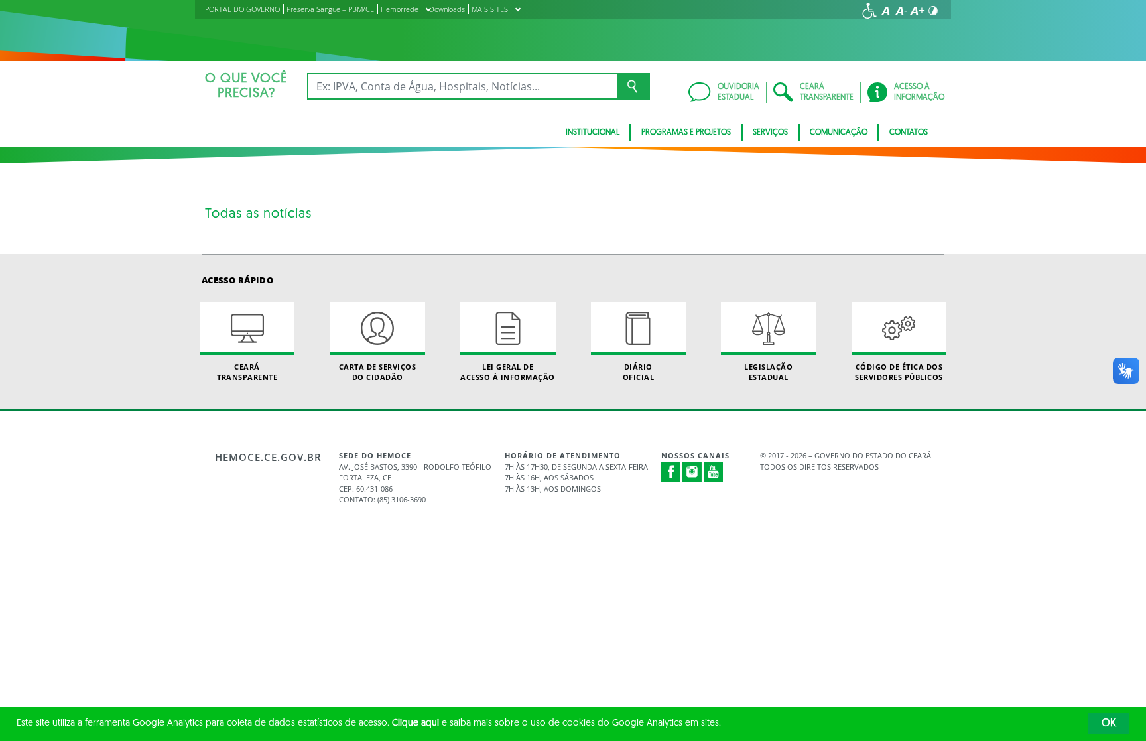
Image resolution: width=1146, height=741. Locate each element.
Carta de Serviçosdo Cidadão (377, 371)
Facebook (671, 472)
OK (1109, 723)
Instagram (692, 472)
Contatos (908, 133)
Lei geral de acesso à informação (507, 371)
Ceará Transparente (247, 371)
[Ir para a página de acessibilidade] (869, 11)
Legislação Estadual (768, 371)
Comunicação (838, 133)
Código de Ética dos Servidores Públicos (899, 371)
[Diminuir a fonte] (901, 11)
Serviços (770, 133)
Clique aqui (415, 723)
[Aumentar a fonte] (917, 11)
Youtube (714, 472)
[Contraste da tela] (933, 11)
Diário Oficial (639, 371)
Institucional (592, 133)
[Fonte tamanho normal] (885, 11)
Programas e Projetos (686, 133)
